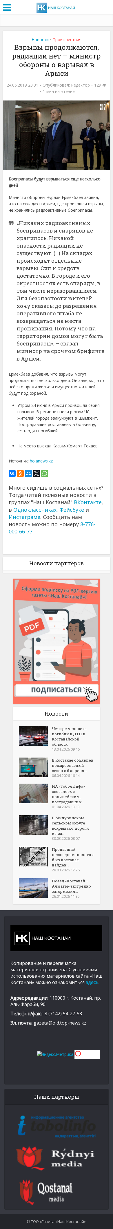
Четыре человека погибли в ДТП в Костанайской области (69, 736)
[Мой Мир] (28, 473)
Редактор (80, 85)
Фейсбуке (71, 509)
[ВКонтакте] (12, 473)
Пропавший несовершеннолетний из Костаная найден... (73, 857)
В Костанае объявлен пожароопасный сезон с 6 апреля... (73, 765)
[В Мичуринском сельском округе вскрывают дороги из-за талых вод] (35, 825)
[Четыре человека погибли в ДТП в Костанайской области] (35, 736)
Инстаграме (24, 516)
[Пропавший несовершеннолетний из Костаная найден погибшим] (35, 856)
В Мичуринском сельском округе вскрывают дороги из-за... (70, 825)
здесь (92, 982)
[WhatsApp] (44, 473)
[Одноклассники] (20, 473)
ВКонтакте (88, 502)
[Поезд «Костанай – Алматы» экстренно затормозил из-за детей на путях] (35, 888)
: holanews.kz (41, 461)
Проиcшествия (66, 39)
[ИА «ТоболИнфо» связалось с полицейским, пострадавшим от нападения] (35, 793)
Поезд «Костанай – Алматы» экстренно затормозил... (71, 886)
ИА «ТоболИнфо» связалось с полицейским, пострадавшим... (68, 794)
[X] (36, 473)
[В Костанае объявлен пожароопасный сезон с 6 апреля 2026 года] (35, 767)
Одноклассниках (35, 509)
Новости (40, 39)
